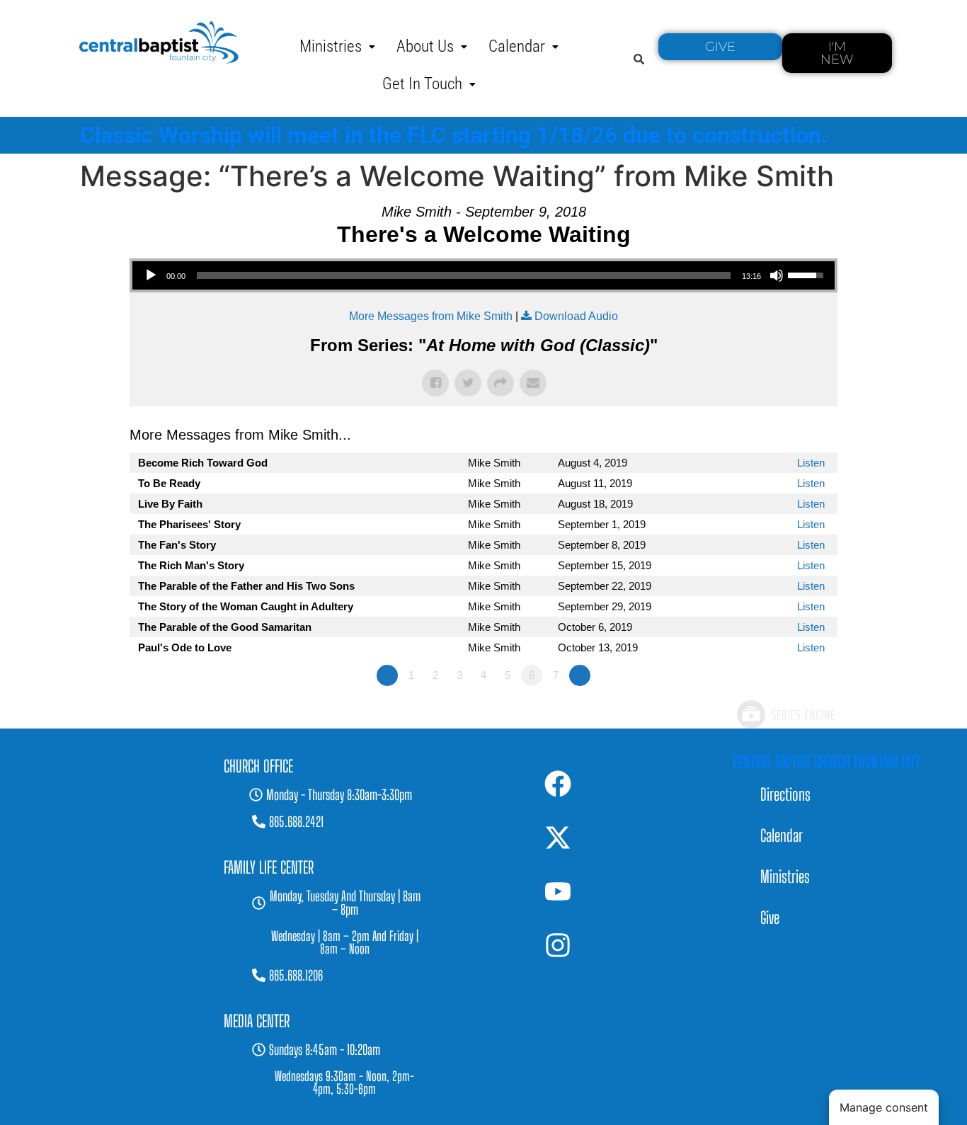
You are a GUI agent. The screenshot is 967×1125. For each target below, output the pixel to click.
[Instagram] (558, 945)
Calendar (516, 46)
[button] (337, 46)
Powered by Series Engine (785, 714)
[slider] (464, 275)
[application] (483, 275)
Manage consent (884, 1107)
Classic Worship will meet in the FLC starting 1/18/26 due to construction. (454, 135)
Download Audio (576, 316)
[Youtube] (558, 891)
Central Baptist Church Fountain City (827, 762)
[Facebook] (558, 784)
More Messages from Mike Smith (431, 316)
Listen (811, 463)
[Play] (151, 275)
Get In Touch (422, 83)
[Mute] (776, 275)
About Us (425, 46)
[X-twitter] (558, 837)
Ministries (330, 46)
